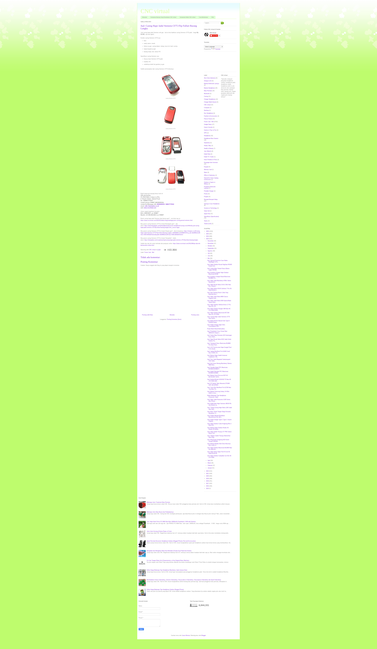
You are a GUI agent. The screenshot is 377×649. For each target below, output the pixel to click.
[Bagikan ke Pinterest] (176, 250)
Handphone (207, 135)
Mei (209, 258)
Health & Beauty (208, 148)
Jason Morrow (186, 635)
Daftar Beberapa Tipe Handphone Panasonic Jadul (216, 396)
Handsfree (207, 142)
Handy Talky (207, 145)
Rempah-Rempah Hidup (210, 199)
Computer (207, 107)
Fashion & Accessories (210, 116)
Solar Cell (207, 211)
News (205, 172)
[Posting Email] (164, 249)
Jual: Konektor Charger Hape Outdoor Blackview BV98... (217, 273)
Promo (206, 193)
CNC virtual (155, 11)
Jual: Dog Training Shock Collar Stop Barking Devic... (217, 293)
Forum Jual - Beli (149, 252)
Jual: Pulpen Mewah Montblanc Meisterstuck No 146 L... (216, 416)
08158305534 (161, 204)
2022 (207, 471)
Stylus (206, 221)
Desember (211, 241)
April (209, 460)
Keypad (206, 166)
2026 (207, 231)
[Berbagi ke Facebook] (174, 250)
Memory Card (208, 169)
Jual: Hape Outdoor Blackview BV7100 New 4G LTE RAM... (218, 313)
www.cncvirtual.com (150, 208)
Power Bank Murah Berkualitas (216, 329)
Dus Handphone (208, 113)
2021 (207, 473)
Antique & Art (208, 81)
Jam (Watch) (207, 151)
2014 (207, 488)
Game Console (208, 127)
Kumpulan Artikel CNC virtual (187, 17)
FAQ (212, 17)
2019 (207, 478)
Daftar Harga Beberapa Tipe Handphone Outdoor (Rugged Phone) (165, 589)
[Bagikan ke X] (172, 250)
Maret (209, 463)
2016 (207, 486)
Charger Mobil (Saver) (210, 102)
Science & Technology (210, 208)
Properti (206, 196)
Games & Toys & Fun (210, 130)
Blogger (203, 635)
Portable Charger (209, 191)
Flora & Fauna (208, 119)
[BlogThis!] (170, 250)
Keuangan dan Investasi (211, 162)
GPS (205, 133)
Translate (217, 49)
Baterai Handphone (209, 88)
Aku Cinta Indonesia (209, 78)
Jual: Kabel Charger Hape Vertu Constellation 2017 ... (216, 325)
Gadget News (208, 124)
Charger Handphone (209, 99)
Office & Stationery (209, 175)
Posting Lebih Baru (147, 315)
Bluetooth (206, 93)
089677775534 (170, 204)
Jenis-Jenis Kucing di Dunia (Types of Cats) (159, 531)
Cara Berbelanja (203, 17)
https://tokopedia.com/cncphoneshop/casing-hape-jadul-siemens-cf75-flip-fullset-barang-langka (171, 240)
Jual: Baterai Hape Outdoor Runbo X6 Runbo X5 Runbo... (218, 428)
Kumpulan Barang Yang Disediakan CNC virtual (163, 17)
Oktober (210, 246)
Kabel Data (207, 154)
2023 (207, 238)
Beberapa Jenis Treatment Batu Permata (158, 502)
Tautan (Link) (207, 223)
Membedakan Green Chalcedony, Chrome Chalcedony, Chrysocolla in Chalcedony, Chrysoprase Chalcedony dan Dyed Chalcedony (184, 580)
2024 (207, 236)
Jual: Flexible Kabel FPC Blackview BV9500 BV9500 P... (217, 368)
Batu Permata (208, 90)
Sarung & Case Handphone (211, 203)
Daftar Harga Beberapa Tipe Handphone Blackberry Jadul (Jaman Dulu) (167, 570)
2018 (207, 481)
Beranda (144, 17)
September (211, 248)
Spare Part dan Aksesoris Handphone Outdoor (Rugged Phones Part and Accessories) (171, 541)
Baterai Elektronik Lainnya (211, 83)
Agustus (210, 251)
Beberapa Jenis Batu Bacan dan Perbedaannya (160, 512)
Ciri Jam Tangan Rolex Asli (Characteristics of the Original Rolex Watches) (168, 560)
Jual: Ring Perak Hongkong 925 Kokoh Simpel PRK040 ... (218, 440)
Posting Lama (195, 315)
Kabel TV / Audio (209, 156)
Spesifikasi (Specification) (211, 216)
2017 (207, 483)
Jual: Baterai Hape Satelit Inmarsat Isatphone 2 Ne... (217, 356)
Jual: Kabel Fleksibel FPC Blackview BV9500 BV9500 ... (217, 372)
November (211, 243)
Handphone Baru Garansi (211, 138)
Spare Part (207, 213)
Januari (210, 468)
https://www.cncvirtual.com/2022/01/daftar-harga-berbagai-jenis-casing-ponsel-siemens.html (167, 220)
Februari (210, 465)
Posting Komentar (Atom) (174, 319)
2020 (207, 476)
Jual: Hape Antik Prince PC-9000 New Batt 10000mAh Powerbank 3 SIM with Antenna (171, 521)
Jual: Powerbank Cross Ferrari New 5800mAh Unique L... (217, 332)
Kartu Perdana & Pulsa (210, 159)
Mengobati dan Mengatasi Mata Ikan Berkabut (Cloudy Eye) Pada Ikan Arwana (169, 550)
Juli (209, 253)
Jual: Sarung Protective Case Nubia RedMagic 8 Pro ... (217, 261)
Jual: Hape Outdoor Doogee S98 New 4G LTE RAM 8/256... (218, 309)
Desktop (206, 110)
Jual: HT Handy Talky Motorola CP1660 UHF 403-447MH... (218, 384)
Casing (206, 96)
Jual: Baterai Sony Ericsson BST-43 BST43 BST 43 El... (217, 376)
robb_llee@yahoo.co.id (152, 206)
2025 (207, 234)
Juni (209, 255)
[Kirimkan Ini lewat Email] (168, 250)
